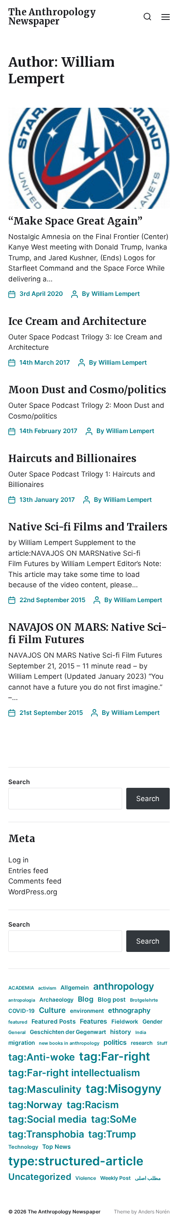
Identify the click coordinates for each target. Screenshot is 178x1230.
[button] (147, 16)
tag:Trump (112, 1134)
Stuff (162, 1043)
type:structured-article (75, 1161)
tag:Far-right (114, 1056)
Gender (152, 1021)
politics (115, 1042)
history (120, 1032)
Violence (85, 1178)
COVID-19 (21, 1010)
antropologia (21, 1000)
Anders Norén (154, 1211)
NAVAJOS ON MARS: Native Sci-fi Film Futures (87, 633)
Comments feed (35, 881)
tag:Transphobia (46, 1134)
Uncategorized (39, 1176)
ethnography (129, 1010)
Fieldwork (124, 1021)
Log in (18, 860)
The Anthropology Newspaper (52, 16)
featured (17, 1022)
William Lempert (115, 294)
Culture (52, 1010)
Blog (86, 999)
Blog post (112, 999)
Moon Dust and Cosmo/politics (87, 389)
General (17, 1032)
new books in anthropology (69, 1043)
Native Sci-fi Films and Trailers (88, 527)
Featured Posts (53, 1021)
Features (93, 1021)
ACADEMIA (21, 988)
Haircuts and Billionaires (72, 458)
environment (87, 1010)
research (142, 1043)
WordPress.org (32, 892)
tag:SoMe (114, 1119)
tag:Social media (47, 1119)
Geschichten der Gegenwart (68, 1032)
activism (47, 988)
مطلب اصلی (148, 1178)
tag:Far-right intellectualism (74, 1073)
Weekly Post (115, 1178)
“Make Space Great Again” (75, 221)
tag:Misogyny (123, 1089)
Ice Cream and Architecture (77, 321)
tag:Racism (93, 1105)
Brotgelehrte (144, 1000)
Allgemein (74, 987)
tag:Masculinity (45, 1089)
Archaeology (56, 999)
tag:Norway (35, 1105)
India (140, 1032)
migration (21, 1042)
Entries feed (28, 871)
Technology (23, 1147)
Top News (56, 1146)
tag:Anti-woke (41, 1057)
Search (19, 782)
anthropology (123, 986)
